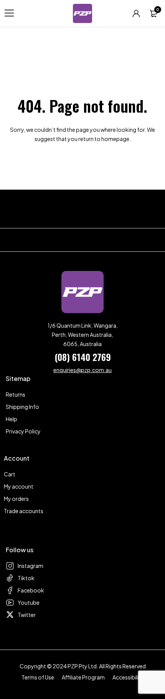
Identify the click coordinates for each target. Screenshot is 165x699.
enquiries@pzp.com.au (82, 369)
